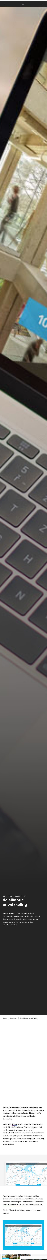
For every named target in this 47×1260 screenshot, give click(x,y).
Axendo (14, 1124)
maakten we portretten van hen (14, 1205)
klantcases (13, 1018)
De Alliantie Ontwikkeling (29, 1018)
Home (5, 1018)
